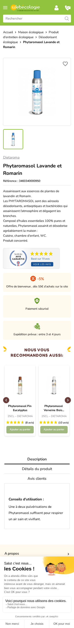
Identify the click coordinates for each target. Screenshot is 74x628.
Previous (6, 400)
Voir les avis (42, 264)
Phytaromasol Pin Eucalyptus (20, 408)
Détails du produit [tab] (37, 468)
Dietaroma (11, 157)
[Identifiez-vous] (56, 8)
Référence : (10, 181)
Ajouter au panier (20, 429)
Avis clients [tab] (37, 478)
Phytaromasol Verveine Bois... (54, 408)
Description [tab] (37, 459)
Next (68, 400)
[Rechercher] (67, 18)
